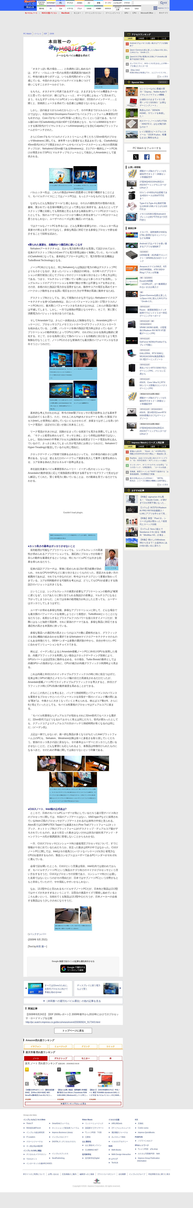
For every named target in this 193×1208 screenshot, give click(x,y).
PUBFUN (139, 1137)
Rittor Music (87, 1120)
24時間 (141, 38)
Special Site (138, 82)
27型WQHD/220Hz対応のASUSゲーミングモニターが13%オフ (153, 184)
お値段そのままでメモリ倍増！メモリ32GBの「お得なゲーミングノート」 (153, 102)
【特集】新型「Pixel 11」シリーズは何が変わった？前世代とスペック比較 (153, 521)
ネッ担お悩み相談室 (34, 1146)
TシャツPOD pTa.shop (148, 1149)
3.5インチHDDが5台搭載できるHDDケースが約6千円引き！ (153, 195)
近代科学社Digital (92, 1158)
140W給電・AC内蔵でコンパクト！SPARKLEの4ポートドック (153, 258)
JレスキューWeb (118, 1137)
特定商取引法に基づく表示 (159, 1174)
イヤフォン (36, 1046)
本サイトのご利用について (34, 1174)
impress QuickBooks (146, 1132)
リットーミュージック (94, 1123)
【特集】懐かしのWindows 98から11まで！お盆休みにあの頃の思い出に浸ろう (153, 542)
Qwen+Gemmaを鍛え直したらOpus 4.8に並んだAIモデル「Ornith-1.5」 (153, 298)
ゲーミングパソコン (93, 13)
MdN (110, 1146)
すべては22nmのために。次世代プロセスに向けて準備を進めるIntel (57, 989)
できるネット (31, 1159)
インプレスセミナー (60, 1137)
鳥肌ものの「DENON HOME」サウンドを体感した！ (152, 113)
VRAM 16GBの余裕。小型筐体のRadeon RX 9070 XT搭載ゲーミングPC (153, 330)
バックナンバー (37, 934)
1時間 (130, 38)
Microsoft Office (147, 13)
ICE (136, 1120)
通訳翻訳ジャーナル (120, 1132)
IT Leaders (30, 1137)
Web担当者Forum (33, 1128)
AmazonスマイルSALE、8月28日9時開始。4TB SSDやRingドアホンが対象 (153, 269)
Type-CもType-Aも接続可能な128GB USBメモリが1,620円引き (153, 206)
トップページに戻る (73, 1030)
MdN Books (116, 1150)
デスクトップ (60, 1058)
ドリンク (85, 1046)
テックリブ (113, 1159)
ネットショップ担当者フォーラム (65, 1128)
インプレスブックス (60, 1154)
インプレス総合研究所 (35, 1132)
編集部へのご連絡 (87, 1174)
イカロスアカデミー (120, 1141)
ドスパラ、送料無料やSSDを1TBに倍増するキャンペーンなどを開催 (153, 235)
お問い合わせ (53, 1174)
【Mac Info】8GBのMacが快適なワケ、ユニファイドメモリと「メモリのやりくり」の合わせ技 (149, 72)
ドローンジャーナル (34, 1141)
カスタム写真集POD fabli (149, 1154)
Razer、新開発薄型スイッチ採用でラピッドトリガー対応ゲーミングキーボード (153, 313)
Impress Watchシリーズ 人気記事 (148, 442)
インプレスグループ (137, 1174)
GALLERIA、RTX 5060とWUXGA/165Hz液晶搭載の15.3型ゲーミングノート (152, 356)
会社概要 (122, 1174)
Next (118, 1083)
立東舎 (88, 1137)
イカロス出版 (114, 1120)
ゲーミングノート (113, 13)
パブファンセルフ (145, 1141)
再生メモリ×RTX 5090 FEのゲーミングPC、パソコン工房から (153, 371)
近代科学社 (86, 1154)
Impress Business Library (62, 1132)
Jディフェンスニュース (121, 1128)
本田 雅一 (41, 946)
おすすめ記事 (138, 490)
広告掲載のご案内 (69, 1174)
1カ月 (164, 38)
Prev (27, 1083)
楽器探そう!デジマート (94, 1128)
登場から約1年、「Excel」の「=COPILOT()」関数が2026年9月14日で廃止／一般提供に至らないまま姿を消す (149, 453)
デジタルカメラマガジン (36, 1154)
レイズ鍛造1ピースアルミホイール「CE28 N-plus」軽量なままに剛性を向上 (153, 134)
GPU (126, 13)
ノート (36, 1058)
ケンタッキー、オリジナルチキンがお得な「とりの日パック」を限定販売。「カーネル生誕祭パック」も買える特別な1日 (149, 467)
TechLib (115, 1163)
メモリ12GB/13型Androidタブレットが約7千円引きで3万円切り (153, 217)
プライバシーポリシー (106, 1174)
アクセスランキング (141, 34)
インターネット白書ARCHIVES (39, 1163)
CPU (134, 13)
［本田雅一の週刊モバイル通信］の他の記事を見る (73, 1001)
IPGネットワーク (142, 1145)
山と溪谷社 (86, 1141)
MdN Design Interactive (121, 1154)
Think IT (29, 1123)
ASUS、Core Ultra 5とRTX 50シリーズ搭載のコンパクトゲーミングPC (153, 385)
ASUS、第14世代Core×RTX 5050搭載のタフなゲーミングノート (153, 415)
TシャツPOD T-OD (93, 1132)
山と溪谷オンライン (93, 1145)
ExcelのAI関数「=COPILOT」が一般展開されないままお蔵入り (153, 284)
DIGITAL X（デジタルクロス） (64, 1141)
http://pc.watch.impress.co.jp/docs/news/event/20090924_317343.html (63, 1022)
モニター (77, 13)
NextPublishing (58, 1158)
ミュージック (60, 1046)
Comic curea (143, 1128)
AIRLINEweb (117, 1123)
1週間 (152, 38)
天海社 (140, 1123)
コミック (110, 1046)
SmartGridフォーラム (60, 1123)
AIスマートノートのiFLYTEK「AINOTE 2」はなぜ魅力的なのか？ (153, 124)
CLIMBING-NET (91, 1150)
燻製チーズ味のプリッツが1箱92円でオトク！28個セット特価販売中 (153, 174)
